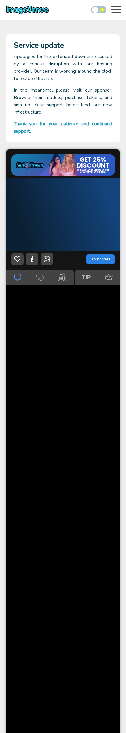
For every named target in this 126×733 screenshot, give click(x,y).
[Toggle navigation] (116, 10)
